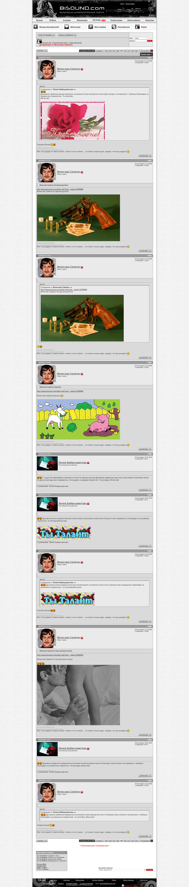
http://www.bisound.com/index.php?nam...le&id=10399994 (60, 391)
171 (129, 51)
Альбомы (67, 20)
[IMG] (39, 867)
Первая (98, 51)
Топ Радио (96, 20)
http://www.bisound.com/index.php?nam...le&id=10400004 (60, 655)
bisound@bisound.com (107, 883)
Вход (122, 4)
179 (132, 51)
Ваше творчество (75, 42)
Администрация (71, 883)
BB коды (40, 864)
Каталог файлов (97, 880)
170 (125, 51)
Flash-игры (149, 20)
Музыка (39, 20)
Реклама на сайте (49, 883)
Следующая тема (102, 845)
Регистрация (130, 4)
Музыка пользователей (49, 27)
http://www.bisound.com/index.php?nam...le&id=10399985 (60, 189)
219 (136, 51)
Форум (144, 27)
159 (110, 51)
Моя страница (100, 27)
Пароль (132, 41)
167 (114, 51)
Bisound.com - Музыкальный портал (55, 42)
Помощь (152, 15)
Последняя (145, 51)
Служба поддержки (86, 883)
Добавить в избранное (147, 17)
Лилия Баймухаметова (72, 462)
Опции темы (145, 54)
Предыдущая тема (87, 845)
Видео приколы (133, 20)
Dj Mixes (52, 20)
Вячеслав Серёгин (68, 68)
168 (117, 51)
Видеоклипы (82, 20)
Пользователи (124, 27)
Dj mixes (54, 880)
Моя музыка (75, 27)
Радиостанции (116, 20)
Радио (114, 880)
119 (106, 51)
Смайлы (40, 866)
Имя (131, 38)
